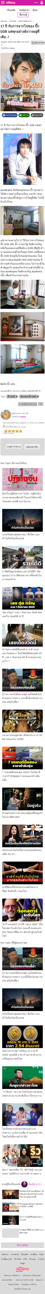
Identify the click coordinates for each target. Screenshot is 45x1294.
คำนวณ (32, 1259)
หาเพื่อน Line (6, 1259)
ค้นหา (35, 10)
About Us (39, 1280)
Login (14, 446)
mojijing (12, 48)
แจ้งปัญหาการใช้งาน (29, 1284)
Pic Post (17, 1259)
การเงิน (41, 1259)
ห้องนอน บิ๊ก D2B (28, 396)
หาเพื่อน (33, 1254)
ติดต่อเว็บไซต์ (14, 1284)
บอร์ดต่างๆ (24, 10)
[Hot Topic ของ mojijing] (5, 419)
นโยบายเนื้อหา (7, 1280)
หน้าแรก (4, 21)
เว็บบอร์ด (11, 10)
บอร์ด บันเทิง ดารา (25, 21)
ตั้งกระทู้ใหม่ (22, 1245)
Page (22, 1263)
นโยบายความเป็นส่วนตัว (32, 1275)
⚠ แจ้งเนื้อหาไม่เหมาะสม (27, 404)
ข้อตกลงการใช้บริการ (12, 1275)
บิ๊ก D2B (11, 396)
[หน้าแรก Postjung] (10, 2)
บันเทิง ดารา (35, 1184)
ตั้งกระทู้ (23, 15)
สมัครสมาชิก (32, 447)
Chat (41, 1254)
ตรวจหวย (15, 1254)
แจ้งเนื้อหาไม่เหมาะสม (22, 1289)
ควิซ (25, 1259)
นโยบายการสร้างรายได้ (24, 1280)
